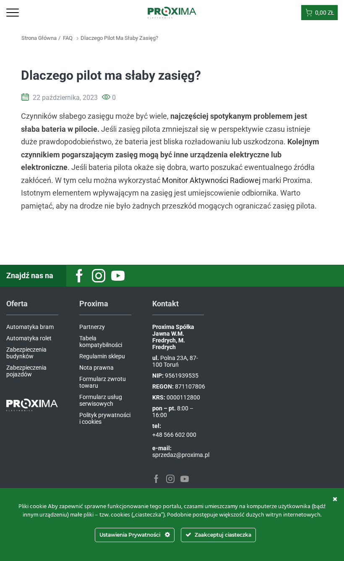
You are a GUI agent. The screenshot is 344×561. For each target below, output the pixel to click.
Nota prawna (96, 367)
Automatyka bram (30, 327)
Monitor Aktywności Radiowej (211, 180)
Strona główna (39, 38)
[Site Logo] (172, 12)
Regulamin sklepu (102, 356)
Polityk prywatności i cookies (104, 418)
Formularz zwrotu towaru (102, 382)
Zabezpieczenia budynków (26, 353)
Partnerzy (92, 327)
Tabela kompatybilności (100, 341)
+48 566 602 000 (174, 434)
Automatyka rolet (29, 338)
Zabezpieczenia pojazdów (26, 371)
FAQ (68, 38)
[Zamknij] (335, 499)
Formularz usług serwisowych (100, 400)
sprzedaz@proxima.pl (180, 454)
